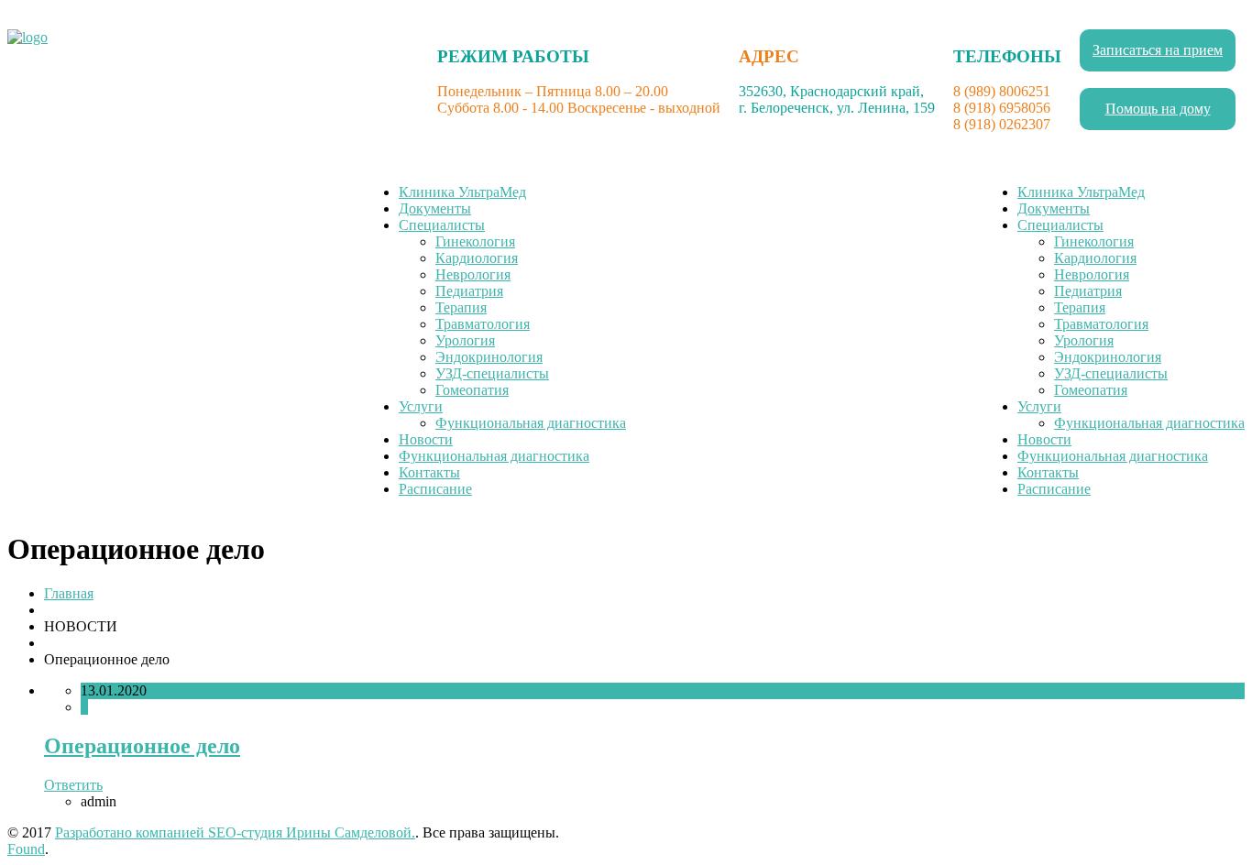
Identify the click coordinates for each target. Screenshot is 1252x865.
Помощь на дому (1158, 108)
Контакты (429, 472)
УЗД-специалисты (492, 373)
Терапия (461, 307)
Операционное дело (142, 746)
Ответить (73, 785)
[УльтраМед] (27, 37)
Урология (465, 340)
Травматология (482, 324)
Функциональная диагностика (530, 423)
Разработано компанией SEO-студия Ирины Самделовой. (235, 832)
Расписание (435, 489)
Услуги (421, 406)
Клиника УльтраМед (462, 192)
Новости (426, 439)
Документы (435, 208)
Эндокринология (489, 357)
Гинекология (475, 241)
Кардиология (476, 258)
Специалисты (442, 225)
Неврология (473, 274)
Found (26, 849)
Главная (68, 593)
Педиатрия (469, 291)
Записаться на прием (1158, 50)
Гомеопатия (472, 390)
